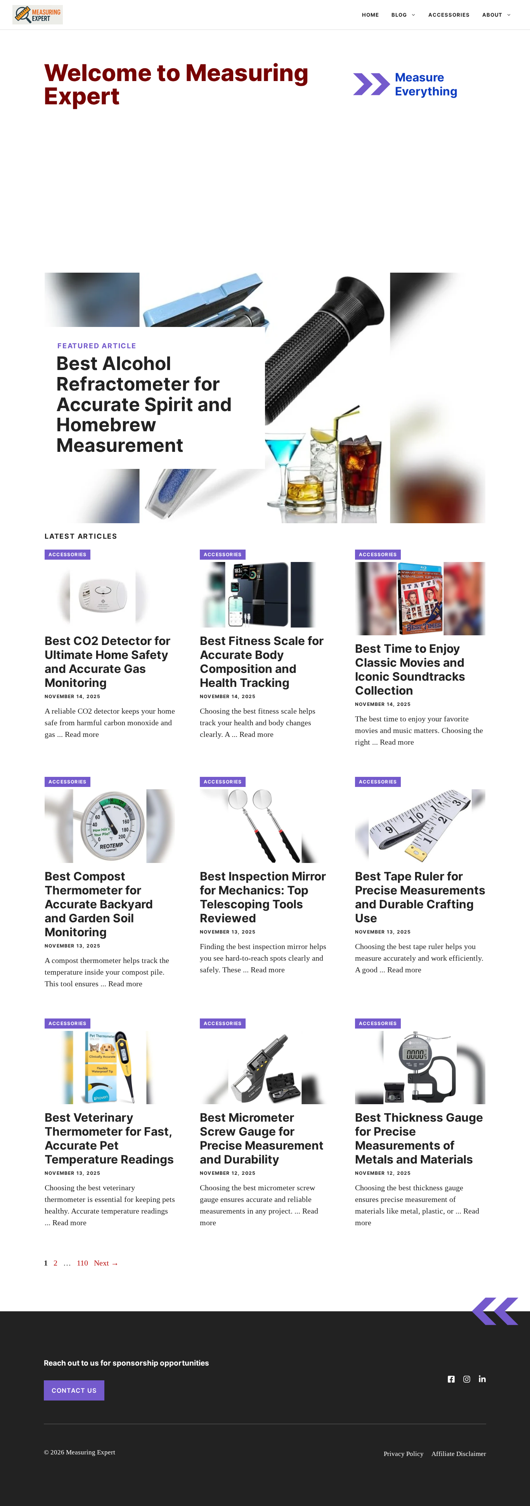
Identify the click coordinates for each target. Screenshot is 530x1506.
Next (106, 1263)
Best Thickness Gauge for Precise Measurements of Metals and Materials (419, 1138)
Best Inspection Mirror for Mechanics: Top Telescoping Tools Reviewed (263, 897)
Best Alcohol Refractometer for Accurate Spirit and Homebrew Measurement (144, 404)
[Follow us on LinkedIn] (482, 1379)
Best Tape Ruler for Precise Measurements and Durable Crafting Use (420, 897)
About (492, 15)
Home (370, 15)
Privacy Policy (404, 1454)
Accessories (449, 15)
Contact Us (74, 1390)
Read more (82, 734)
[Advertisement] (265, 206)
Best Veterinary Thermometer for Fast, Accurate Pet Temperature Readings (109, 1138)
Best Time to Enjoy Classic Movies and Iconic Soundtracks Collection (410, 669)
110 (83, 1263)
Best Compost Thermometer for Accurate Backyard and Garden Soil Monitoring (99, 904)
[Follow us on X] (451, 1379)
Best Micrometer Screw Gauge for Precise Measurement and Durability (262, 1138)
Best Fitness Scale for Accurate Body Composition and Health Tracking (262, 662)
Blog (399, 15)
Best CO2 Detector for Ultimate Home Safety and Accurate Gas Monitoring (107, 662)
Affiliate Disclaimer (458, 1454)
